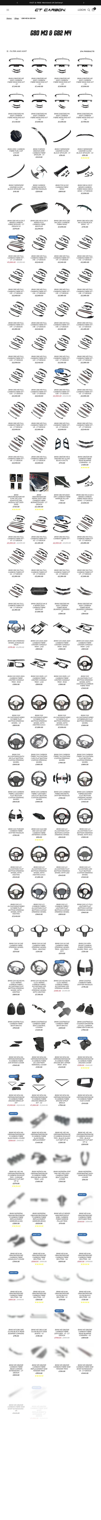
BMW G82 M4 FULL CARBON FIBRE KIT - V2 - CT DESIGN (39, 539)
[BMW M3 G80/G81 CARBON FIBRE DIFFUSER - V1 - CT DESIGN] (62, 1316)
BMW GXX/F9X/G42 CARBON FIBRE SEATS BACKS (62, 1024)
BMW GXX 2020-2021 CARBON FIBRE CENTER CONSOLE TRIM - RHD (62, 643)
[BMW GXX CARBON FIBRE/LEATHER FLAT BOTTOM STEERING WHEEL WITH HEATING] (85, 778)
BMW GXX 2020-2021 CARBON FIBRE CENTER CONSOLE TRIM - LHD (39, 643)
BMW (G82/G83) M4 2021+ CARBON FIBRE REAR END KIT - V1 (16, 116)
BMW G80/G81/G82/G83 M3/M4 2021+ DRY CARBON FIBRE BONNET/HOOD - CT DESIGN (39, 499)
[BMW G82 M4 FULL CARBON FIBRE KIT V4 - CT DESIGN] (16, 557)
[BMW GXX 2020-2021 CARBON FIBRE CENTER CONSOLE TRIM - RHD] (62, 627)
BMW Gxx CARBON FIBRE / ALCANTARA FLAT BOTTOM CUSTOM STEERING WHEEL (85, 758)
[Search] (89, 9)
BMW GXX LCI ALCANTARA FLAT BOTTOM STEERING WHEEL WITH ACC (85, 832)
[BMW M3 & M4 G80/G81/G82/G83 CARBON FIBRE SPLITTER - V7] (39, 1278)
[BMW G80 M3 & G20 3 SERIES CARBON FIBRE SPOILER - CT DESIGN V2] (16, 207)
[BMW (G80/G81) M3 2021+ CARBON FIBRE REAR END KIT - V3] (62, 65)
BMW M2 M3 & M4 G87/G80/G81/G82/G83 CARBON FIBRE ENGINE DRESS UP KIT (16, 1099)
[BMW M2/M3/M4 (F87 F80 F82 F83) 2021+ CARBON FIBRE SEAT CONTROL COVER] (62, 1158)
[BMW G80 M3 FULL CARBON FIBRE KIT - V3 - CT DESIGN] (85, 376)
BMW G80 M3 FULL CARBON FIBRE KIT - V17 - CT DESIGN (16, 325)
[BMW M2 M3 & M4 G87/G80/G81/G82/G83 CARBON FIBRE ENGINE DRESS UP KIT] (16, 1082)
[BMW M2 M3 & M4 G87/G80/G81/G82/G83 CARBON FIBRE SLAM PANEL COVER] (16, 1119)
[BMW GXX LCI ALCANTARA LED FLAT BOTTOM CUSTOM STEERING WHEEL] (85, 854)
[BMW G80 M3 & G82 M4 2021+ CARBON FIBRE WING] (62, 207)
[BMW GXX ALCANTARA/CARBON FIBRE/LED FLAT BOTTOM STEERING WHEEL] (85, 702)
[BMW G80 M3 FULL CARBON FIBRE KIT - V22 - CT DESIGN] (62, 343)
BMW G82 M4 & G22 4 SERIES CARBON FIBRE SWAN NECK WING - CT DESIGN (85, 497)
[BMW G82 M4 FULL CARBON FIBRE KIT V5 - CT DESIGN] (39, 557)
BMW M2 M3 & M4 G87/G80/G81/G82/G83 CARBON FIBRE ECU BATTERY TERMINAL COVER (39, 1061)
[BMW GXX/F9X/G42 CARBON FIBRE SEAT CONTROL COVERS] (39, 1008)
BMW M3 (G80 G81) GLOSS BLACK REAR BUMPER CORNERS (16, 1331)
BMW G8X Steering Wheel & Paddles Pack (16, 643)
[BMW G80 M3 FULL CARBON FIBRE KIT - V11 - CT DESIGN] (62, 243)
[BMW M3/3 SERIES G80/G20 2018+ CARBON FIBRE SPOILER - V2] (62, 1430)
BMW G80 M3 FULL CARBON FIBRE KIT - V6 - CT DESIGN (62, 425)
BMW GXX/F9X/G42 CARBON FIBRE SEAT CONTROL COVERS (39, 1024)
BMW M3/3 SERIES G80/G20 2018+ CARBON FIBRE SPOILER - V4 (85, 1446)
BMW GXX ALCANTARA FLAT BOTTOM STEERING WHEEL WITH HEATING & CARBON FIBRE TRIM (85, 681)
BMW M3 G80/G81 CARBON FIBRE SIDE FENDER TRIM (62, 1367)
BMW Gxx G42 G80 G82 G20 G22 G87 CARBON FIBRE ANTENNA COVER (39, 832)
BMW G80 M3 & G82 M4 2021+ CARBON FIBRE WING (62, 222)
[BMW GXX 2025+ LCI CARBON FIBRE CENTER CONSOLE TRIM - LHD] (39, 663)
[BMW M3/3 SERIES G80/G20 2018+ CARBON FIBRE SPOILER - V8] (62, 1468)
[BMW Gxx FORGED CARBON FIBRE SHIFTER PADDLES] (16, 815)
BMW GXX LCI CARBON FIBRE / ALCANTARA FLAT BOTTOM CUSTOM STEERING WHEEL (39, 908)
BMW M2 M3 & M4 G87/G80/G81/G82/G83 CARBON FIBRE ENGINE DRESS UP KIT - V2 (39, 1099)
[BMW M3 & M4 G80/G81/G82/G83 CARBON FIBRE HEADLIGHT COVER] (16, 1240)
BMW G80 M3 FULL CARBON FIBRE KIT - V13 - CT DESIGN (16, 291)
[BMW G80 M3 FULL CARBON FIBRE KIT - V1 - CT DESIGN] (16, 243)
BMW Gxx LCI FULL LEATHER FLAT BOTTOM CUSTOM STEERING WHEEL (85, 907)
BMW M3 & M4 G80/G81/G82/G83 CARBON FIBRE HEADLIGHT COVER (16, 1256)
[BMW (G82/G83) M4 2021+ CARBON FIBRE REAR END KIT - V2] (39, 100)
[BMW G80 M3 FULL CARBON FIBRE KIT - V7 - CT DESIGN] (85, 410)
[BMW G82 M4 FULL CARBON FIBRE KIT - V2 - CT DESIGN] (39, 523)
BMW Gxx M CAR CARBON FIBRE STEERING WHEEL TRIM (16, 946)
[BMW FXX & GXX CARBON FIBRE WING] (62, 172)
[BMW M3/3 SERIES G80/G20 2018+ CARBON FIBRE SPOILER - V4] (85, 1430)
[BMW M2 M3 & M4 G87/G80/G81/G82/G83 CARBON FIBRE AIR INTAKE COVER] (16, 1044)
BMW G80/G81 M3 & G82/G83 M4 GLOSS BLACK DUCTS (62, 459)
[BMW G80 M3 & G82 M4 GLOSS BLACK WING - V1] (85, 207)
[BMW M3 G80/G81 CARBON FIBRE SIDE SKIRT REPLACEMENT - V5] (16, 1430)
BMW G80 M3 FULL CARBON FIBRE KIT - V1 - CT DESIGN (16, 258)
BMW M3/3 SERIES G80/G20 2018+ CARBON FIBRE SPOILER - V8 (62, 1484)
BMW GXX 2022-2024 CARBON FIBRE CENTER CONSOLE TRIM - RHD (16, 679)
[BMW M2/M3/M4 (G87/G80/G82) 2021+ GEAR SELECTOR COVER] (85, 1158)
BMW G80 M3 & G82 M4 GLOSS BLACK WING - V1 (85, 222)
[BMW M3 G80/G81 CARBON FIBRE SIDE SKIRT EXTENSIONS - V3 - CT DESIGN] (85, 1352)
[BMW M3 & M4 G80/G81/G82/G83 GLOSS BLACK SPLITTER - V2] (85, 1278)
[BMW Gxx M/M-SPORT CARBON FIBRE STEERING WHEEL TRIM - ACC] (85, 930)
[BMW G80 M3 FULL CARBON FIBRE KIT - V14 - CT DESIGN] (39, 276)
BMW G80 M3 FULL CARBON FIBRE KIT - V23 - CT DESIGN (85, 358)
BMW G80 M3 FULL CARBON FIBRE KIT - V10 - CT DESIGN (39, 258)
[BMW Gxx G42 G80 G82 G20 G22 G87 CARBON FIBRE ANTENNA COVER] (39, 815)
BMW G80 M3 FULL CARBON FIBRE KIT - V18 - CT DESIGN (39, 325)
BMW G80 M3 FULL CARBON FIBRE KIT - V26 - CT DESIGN (62, 392)
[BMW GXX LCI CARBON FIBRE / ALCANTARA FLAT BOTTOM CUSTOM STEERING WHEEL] (39, 891)
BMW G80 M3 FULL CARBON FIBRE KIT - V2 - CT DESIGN (85, 325)
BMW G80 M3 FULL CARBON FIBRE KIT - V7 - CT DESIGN (85, 425)
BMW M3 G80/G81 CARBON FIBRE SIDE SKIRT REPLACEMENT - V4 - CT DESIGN (85, 1407)
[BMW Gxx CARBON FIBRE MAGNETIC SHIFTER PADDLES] (62, 778)
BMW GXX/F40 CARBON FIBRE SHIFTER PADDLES (84, 983)
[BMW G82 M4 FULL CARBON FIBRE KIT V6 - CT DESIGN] (62, 557)
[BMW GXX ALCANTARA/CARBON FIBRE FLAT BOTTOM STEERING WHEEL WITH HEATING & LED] (62, 702)
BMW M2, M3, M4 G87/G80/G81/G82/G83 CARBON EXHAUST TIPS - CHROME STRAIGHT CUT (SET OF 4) (16, 1176)
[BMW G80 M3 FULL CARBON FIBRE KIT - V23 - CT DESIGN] (85, 343)
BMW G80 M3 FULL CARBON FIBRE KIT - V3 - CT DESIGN (85, 392)
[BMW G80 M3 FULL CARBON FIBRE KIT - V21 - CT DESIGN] (39, 343)
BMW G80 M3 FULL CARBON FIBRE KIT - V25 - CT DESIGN (39, 392)
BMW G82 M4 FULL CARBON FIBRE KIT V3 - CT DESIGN (85, 539)
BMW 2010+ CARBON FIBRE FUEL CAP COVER (16, 151)
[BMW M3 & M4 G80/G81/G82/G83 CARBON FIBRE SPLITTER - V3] (39, 1240)
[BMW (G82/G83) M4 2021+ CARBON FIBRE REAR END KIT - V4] (85, 100)
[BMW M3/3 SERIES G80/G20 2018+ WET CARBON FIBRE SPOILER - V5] (16, 1508)
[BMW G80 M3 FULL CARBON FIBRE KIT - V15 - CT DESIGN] (62, 276)
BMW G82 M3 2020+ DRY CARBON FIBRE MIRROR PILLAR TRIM (62, 497)
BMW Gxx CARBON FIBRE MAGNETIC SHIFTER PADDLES (62, 794)
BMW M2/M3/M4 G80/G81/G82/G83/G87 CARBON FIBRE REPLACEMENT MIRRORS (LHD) (16, 1217)
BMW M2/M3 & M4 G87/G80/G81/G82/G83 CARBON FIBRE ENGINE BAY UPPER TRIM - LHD (39, 1175)
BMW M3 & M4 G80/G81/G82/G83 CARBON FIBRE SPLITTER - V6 (16, 1294)
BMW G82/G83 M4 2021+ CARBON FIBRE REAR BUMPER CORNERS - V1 (62, 607)
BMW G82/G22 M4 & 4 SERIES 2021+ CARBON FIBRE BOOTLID (39, 606)
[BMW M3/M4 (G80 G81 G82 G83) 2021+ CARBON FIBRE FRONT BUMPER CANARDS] (85, 1508)
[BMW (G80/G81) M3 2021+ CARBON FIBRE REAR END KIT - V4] (85, 65)
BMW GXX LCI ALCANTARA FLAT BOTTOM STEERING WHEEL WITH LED (62, 870)
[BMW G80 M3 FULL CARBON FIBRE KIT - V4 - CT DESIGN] (16, 410)
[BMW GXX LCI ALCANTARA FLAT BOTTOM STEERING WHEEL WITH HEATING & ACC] (39, 854)
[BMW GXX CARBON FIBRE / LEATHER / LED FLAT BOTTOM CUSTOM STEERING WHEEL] (39, 778)
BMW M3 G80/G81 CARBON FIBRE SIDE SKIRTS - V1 (39, 1445)
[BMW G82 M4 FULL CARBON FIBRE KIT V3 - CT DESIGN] (85, 523)
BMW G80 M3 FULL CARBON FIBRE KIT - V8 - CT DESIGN (16, 459)
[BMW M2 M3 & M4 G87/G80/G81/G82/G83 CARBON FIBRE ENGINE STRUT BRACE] (62, 1082)
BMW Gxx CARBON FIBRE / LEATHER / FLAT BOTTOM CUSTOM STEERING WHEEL (16, 795)
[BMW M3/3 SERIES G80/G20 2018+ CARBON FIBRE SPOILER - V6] (16, 1468)
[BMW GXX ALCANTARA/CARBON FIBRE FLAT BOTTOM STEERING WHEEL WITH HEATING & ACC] (39, 702)
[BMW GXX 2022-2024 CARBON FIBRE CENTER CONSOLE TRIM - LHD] (85, 627)
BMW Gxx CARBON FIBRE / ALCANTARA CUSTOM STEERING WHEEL (62, 757)
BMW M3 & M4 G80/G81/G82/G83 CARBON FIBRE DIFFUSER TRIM (85, 1216)
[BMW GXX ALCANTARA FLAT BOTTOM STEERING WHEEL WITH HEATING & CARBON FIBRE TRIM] (85, 663)
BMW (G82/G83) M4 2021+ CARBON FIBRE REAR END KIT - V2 (39, 116)
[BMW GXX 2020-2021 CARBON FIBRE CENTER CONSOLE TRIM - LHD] (39, 627)
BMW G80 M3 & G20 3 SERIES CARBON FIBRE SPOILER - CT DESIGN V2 (16, 223)
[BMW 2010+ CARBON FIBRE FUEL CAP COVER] (16, 136)
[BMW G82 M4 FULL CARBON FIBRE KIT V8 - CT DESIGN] (16, 590)
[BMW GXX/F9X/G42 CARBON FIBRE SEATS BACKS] (62, 1008)
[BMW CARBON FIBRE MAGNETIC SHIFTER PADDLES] (39, 172)
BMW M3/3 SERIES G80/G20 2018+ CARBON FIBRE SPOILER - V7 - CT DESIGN (39, 1485)
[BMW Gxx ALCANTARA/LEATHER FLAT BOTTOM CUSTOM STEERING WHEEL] (16, 741)
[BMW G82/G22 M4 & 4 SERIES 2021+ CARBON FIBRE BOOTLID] (39, 590)
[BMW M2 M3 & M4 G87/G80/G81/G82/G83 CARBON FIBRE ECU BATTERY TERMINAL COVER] (39, 1044)
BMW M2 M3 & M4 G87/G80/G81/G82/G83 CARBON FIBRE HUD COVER (85, 1098)
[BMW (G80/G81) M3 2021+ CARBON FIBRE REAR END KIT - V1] (16, 65)
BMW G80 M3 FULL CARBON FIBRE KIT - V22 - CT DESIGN (62, 358)
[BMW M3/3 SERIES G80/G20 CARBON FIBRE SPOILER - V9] (39, 1508)
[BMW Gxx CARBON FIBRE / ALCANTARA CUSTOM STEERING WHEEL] (62, 741)
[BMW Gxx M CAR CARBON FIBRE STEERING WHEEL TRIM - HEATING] (39, 930)
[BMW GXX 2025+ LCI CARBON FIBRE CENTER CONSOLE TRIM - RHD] (62, 663)
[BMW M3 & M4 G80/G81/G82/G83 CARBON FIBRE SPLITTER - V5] (85, 1240)
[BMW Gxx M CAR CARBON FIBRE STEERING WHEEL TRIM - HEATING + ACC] (62, 930)
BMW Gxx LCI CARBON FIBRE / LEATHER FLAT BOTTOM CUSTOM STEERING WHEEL (62, 908)
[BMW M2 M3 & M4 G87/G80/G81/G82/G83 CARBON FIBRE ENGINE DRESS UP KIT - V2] (39, 1082)
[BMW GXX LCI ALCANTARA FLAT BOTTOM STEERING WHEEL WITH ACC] (85, 815)
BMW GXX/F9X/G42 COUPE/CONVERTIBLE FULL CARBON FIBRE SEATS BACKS (85, 1024)
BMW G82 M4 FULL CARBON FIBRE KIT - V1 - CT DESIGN (16, 539)
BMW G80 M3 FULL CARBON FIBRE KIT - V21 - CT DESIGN (39, 358)
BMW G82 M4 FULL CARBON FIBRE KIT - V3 (62, 539)
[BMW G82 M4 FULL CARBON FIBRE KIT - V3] (62, 523)
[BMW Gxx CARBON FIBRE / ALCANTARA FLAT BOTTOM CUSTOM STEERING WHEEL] (85, 741)
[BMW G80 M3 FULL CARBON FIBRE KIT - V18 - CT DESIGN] (39, 309)
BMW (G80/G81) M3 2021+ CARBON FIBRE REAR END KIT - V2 (39, 81)
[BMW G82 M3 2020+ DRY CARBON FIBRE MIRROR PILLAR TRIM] (62, 481)
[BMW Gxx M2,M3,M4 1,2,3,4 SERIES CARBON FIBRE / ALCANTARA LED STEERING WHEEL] (62, 967)
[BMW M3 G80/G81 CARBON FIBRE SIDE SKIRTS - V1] (39, 1430)
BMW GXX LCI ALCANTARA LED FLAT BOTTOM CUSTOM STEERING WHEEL (85, 871)
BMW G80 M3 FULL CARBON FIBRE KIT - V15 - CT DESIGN (62, 291)
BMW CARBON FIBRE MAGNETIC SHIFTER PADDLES (39, 187)
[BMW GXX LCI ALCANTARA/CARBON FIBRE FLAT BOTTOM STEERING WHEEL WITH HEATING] (16, 891)
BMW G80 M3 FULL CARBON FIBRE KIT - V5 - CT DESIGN (39, 425)
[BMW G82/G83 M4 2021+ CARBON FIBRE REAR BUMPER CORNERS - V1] (62, 590)
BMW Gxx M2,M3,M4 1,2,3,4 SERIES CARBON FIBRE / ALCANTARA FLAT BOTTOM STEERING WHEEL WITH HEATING (16, 986)
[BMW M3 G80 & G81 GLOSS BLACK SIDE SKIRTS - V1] (39, 1316)
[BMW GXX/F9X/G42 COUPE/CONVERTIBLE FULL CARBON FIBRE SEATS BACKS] (85, 1008)
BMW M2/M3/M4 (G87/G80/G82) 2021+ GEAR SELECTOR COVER (85, 1174)
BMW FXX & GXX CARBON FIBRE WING (62, 187)
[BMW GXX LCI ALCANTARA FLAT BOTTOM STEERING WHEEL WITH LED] (62, 854)
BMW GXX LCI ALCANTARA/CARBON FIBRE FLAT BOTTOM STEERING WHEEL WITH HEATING (16, 909)
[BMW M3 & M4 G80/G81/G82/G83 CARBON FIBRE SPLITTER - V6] (16, 1278)
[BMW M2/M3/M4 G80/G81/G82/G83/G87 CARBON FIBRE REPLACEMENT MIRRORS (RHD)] (39, 1200)
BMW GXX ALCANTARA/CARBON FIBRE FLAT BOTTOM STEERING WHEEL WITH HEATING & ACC (39, 720)
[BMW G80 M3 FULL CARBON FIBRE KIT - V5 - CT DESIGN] (39, 410)
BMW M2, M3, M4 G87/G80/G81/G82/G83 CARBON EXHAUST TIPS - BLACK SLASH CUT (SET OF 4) (62, 1136)
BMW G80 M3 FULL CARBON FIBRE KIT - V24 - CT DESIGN (16, 392)
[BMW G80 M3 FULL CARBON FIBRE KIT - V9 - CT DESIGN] (39, 443)
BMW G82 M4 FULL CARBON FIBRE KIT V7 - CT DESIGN (85, 572)
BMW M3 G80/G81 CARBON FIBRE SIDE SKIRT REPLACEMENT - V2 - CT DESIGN (61, 1407)
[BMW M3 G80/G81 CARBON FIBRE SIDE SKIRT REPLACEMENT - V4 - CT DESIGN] (85, 1390)
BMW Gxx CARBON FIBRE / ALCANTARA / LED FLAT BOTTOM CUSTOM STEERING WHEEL (39, 758)
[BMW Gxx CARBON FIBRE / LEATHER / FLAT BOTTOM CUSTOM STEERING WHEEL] (16, 778)
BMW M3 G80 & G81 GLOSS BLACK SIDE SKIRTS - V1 (39, 1331)
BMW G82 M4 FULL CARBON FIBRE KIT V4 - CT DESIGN (16, 572)
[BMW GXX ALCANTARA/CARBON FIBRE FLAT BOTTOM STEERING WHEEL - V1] (16, 702)
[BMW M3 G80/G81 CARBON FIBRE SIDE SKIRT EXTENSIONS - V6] (16, 1390)
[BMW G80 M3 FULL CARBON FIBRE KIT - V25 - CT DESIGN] (39, 376)
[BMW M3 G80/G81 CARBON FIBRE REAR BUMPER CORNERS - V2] (85, 1316)
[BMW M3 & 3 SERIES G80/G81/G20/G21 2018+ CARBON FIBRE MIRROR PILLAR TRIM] (62, 1200)
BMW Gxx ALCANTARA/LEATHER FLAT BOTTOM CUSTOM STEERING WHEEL (16, 758)
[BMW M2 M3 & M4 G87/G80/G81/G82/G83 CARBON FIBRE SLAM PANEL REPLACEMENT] (39, 1119)
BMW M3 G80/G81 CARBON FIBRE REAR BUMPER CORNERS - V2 (85, 1332)
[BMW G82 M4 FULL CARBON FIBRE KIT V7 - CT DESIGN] (85, 557)
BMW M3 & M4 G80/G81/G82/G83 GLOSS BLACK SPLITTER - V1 (62, 1294)
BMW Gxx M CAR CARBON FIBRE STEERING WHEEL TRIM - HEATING (39, 946)
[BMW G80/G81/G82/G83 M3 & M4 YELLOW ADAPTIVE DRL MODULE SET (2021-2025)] (16, 481)
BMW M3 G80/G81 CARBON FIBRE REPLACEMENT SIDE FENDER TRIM (39, 1368)
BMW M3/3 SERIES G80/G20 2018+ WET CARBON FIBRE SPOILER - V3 (85, 1484)
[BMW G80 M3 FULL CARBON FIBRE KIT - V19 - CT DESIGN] (62, 309)
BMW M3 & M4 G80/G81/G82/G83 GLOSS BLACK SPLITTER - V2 (85, 1294)
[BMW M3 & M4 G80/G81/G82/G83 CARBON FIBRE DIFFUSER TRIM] (85, 1200)
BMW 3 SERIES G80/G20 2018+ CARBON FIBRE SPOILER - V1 (39, 152)
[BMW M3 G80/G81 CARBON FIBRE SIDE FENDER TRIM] (62, 1352)
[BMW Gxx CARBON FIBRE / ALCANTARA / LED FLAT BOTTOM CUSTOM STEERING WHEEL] (39, 741)
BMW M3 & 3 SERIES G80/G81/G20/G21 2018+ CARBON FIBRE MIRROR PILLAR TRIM (62, 1217)
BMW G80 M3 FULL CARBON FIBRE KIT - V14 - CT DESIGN (39, 291)
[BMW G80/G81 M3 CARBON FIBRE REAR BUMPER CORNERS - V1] (85, 443)
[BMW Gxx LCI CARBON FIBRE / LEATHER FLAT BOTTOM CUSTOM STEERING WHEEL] (62, 891)
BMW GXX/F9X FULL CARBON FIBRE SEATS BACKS (16, 1024)
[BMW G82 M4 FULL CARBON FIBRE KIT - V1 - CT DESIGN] (16, 523)
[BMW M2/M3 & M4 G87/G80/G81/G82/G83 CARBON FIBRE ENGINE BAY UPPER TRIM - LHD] (39, 1158)
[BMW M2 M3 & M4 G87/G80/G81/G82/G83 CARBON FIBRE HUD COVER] (85, 1082)
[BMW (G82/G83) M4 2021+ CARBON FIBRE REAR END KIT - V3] (62, 100)
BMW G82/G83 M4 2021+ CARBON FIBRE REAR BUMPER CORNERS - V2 (85, 607)
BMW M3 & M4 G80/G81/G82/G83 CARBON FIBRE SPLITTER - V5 (85, 1256)
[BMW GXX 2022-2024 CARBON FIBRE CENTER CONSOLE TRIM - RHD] (16, 663)
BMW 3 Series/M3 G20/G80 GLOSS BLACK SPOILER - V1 (62, 151)
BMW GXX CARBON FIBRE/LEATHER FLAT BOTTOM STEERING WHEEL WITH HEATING (85, 795)
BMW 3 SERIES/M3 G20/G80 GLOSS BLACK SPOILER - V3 (16, 187)
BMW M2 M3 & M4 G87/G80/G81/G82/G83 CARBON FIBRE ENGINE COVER (85, 1060)
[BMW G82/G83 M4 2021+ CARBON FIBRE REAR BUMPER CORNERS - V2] (85, 590)
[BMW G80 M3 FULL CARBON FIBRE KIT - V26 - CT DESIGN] (62, 376)
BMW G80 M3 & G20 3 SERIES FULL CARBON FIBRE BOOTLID (39, 223)
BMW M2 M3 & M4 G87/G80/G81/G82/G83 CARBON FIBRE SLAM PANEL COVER (16, 1135)
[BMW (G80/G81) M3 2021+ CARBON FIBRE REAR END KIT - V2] (39, 65)
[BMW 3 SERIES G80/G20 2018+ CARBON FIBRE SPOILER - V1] (39, 136)
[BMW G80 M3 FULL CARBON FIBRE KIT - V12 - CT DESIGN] (85, 243)
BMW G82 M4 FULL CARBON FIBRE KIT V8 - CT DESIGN (16, 605)
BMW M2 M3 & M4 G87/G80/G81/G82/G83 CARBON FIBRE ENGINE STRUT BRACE (62, 1099)
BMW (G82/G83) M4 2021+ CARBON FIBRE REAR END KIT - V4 (85, 116)
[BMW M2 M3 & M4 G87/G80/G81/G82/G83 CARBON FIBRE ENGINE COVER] (85, 1044)
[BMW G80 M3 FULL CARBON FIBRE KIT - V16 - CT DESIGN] (85, 276)
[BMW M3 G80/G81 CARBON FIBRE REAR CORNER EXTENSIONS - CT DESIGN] (16, 1352)
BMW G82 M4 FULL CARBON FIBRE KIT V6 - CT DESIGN (62, 572)
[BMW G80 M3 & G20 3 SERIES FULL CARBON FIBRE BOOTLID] (39, 207)
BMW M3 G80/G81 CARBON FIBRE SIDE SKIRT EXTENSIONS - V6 (16, 1406)
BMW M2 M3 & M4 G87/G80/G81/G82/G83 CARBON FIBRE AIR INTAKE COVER (16, 1060)
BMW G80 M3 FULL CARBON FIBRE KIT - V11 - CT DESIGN (62, 258)
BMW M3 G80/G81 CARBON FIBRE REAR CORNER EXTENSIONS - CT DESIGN (16, 1369)
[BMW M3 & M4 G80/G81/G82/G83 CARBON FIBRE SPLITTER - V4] (62, 1240)
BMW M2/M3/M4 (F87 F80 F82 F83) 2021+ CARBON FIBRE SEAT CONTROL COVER (62, 1175)
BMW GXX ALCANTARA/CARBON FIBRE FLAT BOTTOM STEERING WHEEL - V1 (16, 719)
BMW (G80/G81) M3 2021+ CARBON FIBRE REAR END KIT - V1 (16, 81)
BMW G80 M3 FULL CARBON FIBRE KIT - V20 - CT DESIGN (16, 358)
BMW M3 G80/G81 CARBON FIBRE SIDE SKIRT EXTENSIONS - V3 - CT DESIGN (84, 1368)
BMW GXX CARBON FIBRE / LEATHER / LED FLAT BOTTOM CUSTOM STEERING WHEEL (39, 795)
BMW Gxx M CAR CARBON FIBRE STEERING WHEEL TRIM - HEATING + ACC (62, 947)
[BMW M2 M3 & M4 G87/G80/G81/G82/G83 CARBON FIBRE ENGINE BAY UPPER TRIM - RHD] (62, 1044)
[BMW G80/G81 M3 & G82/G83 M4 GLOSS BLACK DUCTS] (62, 443)
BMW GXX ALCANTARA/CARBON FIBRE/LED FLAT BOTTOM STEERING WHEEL (85, 719)
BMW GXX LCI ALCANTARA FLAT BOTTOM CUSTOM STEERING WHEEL (62, 832)
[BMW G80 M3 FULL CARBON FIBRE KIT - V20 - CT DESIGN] (16, 343)
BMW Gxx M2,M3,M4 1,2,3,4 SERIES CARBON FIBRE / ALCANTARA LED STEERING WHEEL (62, 984)
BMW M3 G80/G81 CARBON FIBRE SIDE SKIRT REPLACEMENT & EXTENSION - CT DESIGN (39, 1408)
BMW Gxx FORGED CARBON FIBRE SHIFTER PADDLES (16, 831)
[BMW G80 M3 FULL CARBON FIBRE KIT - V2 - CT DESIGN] (85, 309)
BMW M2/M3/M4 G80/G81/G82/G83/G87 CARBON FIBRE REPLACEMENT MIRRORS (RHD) (39, 1217)
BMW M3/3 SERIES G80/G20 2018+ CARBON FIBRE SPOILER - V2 (62, 1446)
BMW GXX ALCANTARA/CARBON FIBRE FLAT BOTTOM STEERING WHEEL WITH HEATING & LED (62, 720)
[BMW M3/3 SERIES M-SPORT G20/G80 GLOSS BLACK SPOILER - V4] (62, 1508)
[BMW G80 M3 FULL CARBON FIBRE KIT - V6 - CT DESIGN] (62, 410)
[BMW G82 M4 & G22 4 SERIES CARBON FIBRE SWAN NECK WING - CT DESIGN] (85, 481)
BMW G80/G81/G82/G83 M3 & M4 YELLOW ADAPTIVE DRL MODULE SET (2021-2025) (16, 499)
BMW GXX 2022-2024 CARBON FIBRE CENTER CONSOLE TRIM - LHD (85, 643)
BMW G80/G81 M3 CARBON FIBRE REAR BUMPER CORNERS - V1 (85, 459)
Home (9, 18)
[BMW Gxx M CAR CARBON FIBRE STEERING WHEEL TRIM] (16, 930)
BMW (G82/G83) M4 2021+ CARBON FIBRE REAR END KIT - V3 (61, 116)
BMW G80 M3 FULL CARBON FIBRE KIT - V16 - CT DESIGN (85, 291)
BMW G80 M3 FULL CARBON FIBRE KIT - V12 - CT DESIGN (85, 258)
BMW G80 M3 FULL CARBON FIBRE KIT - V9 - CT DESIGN (39, 459)
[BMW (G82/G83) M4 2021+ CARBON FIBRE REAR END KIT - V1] (16, 100)
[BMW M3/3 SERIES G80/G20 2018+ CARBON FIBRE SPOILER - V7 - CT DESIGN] (39, 1468)
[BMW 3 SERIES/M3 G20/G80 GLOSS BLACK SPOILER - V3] (16, 172)
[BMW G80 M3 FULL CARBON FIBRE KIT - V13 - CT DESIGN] (16, 276)
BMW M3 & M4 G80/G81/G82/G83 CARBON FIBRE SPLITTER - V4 (62, 1256)
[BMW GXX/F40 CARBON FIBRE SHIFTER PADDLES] (85, 967)
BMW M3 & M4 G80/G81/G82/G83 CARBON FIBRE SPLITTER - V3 (39, 1256)
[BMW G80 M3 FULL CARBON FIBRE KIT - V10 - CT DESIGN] (39, 243)
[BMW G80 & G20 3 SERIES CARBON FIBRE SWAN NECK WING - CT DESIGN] (85, 172)
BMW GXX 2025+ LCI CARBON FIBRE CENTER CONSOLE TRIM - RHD (62, 679)
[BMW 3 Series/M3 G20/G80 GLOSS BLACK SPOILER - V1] (62, 136)
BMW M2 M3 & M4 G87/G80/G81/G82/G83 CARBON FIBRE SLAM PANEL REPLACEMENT (39, 1136)
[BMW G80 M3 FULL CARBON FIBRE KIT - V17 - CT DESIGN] (16, 309)
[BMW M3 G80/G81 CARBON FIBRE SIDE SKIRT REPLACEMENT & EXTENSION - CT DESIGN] (39, 1390)
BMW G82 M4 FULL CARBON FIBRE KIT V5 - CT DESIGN (39, 572)
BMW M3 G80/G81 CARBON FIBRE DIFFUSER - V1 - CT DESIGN (61, 1332)
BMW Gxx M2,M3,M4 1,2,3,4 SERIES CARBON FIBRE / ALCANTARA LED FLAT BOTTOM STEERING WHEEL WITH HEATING (39, 986)
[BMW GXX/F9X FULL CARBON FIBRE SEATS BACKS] (16, 1008)
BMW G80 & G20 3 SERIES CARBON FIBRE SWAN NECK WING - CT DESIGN (85, 188)
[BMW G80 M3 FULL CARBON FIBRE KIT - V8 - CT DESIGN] (16, 443)
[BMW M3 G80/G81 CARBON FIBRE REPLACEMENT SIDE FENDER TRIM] (39, 1352)
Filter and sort (18, 51)
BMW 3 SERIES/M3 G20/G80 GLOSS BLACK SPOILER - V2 (85, 151)
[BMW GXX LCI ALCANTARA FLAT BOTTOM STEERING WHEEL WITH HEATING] (16, 854)
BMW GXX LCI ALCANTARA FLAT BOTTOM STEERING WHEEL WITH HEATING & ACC (39, 871)
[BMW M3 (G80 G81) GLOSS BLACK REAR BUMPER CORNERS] (16, 1316)
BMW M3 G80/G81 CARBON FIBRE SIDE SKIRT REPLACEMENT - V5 (16, 1446)
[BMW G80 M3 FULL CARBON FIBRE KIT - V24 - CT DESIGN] (16, 376)
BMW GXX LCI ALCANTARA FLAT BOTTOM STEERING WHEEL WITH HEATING (16, 871)
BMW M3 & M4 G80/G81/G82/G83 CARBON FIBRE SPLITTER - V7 (39, 1294)
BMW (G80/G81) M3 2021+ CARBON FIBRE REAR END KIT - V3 (61, 81)
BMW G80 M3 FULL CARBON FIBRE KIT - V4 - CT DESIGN (16, 425)
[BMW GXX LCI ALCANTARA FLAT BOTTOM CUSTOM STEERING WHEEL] (62, 815)
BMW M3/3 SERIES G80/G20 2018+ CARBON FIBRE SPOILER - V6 (16, 1484)
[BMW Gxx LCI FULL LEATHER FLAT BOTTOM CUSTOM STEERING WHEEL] (85, 891)
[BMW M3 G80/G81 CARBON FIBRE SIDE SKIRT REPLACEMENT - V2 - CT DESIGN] (62, 1390)
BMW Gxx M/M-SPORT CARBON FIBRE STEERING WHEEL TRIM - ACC (85, 946)
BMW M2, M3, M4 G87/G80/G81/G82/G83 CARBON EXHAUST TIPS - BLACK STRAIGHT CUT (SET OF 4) (85, 1137)
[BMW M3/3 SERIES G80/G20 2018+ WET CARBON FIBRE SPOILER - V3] (85, 1468)
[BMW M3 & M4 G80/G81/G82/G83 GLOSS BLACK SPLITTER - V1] (62, 1278)
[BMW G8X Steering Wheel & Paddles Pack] (16, 627)
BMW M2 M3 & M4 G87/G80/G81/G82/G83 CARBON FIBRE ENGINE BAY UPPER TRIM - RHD (62, 1061)
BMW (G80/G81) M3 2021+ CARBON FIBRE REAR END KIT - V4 (85, 81)
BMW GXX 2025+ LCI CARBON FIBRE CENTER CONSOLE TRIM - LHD (39, 679)
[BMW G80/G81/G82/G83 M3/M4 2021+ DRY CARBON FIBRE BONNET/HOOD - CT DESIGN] (39, 481)
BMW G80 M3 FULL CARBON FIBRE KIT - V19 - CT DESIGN (62, 325)
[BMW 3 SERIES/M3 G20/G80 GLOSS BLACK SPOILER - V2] (85, 136)
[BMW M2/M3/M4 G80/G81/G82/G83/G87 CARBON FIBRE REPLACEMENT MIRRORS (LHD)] (16, 1200)
